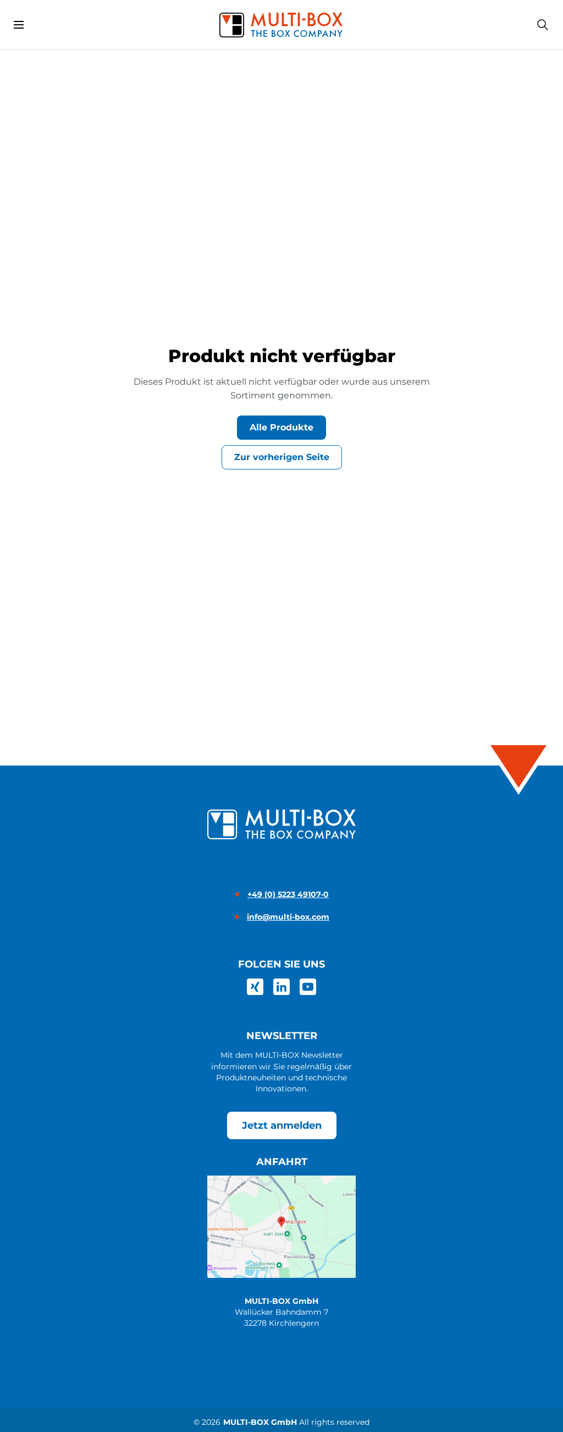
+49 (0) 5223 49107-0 (288, 894)
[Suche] (543, 25)
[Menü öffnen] (19, 25)
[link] (255, 987)
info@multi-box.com (288, 917)
